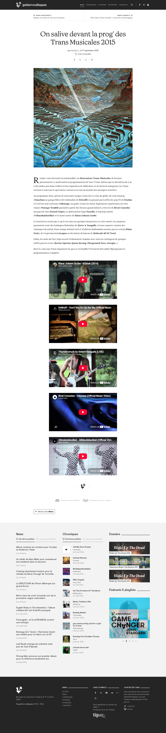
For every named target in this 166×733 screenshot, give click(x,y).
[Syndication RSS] (95, 698)
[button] (123, 641)
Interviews (112, 5)
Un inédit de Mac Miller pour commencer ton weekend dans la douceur (36, 560)
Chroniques (91, 5)
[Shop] (148, 5)
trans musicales (84, 54)
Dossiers (102, 5)
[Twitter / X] (80, 59)
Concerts (123, 5)
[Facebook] (140, 5)
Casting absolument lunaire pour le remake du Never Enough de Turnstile (35, 572)
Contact (131, 706)
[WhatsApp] (85, 59)
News (82, 5)
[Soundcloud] (111, 692)
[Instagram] (144, 5)
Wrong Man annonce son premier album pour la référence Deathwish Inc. (36, 657)
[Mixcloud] (117, 692)
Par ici (114, 248)
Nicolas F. (75, 50)
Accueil (65, 691)
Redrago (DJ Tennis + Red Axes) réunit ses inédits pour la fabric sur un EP (35, 633)
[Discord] (106, 692)
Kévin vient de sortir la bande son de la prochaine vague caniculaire (36, 596)
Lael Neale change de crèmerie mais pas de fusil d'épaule (34, 645)
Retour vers (45, 512)
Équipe (130, 709)
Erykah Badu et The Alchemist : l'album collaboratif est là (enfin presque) (35, 609)
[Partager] (91, 59)
